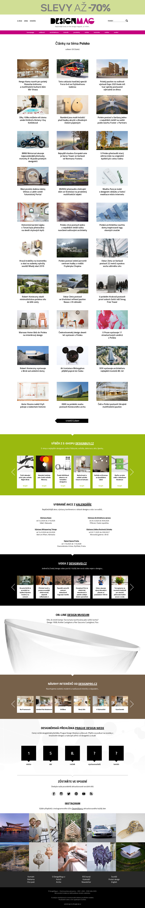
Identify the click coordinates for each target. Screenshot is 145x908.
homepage (30, 32)
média (107, 32)
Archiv (58, 881)
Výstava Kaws (45, 518)
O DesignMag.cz (58, 876)
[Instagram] (61, 794)
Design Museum (78, 614)
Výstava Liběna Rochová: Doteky (99, 529)
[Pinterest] (76, 794)
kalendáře (84, 504)
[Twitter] (69, 794)
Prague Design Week (89, 728)
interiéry (33, 21)
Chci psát (31, 881)
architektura (54, 32)
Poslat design (114, 879)
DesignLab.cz (77, 904)
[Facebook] (54, 794)
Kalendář (86, 879)
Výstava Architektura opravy (99, 518)
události (42, 32)
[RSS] (91, 794)
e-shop (19, 21)
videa (26, 21)
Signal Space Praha (71, 541)
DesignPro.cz (87, 683)
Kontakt (31, 876)
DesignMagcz (77, 808)
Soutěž (114, 876)
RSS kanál (86, 876)
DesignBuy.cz (84, 443)
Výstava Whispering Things (46, 529)
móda (87, 32)
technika (97, 32)
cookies (91, 897)
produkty (76, 32)
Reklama (31, 879)
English (114, 881)
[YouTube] (84, 794)
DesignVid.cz (78, 563)
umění (116, 32)
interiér (66, 32)
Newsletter (86, 881)
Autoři (58, 879)
